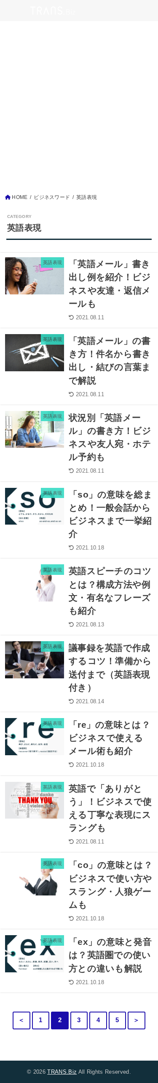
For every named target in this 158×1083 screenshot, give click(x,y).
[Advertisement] (79, 109)
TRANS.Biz (62, 1072)
